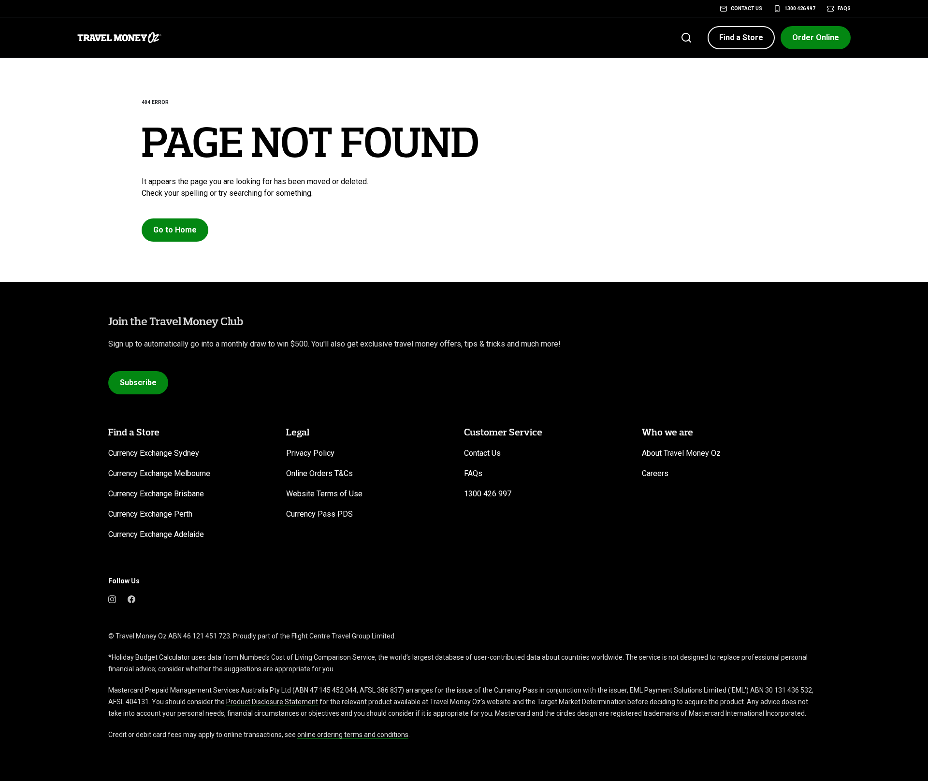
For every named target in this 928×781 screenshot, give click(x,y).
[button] (741, 37)
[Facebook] (131, 598)
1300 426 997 (799, 8)
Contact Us (746, 8)
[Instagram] (112, 598)
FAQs (844, 8)
